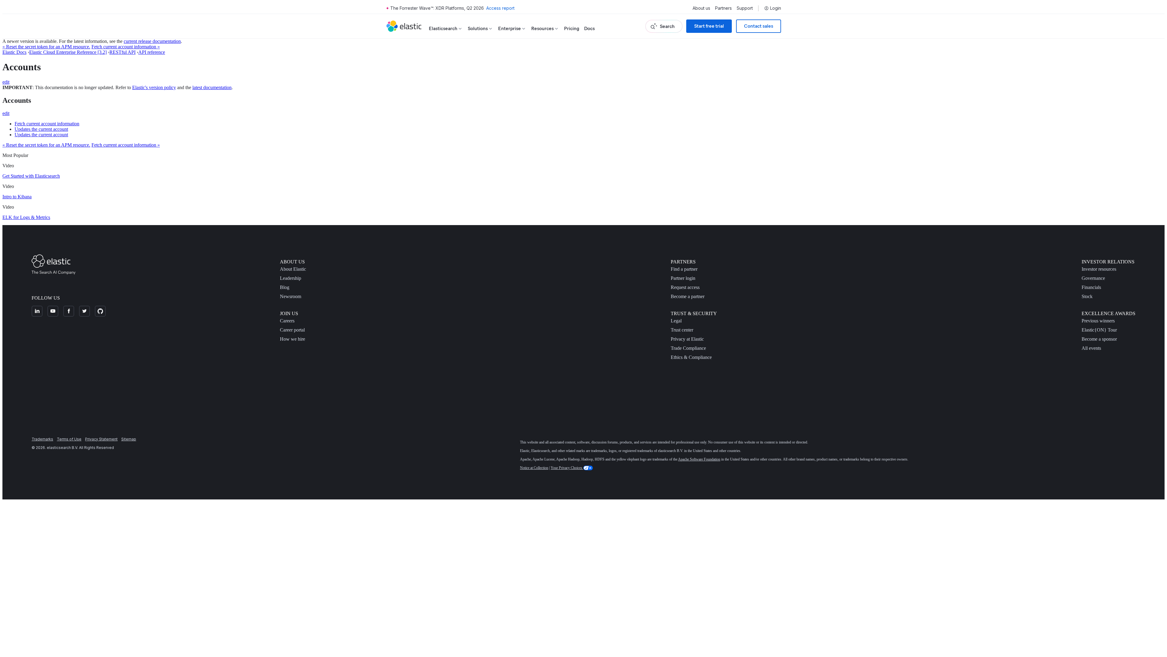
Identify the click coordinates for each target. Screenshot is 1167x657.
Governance (1093, 278)
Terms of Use (69, 439)
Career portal (292, 329)
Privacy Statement (101, 439)
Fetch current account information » (125, 46)
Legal (676, 320)
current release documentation (152, 41)
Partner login (683, 278)
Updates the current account (41, 129)
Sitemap (128, 439)
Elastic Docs (14, 52)
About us (701, 8)
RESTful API (122, 52)
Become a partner (687, 296)
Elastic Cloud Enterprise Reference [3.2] (68, 52)
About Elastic (293, 269)
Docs (589, 28)
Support (745, 8)
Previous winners (1098, 320)
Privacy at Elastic (687, 339)
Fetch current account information (47, 123)
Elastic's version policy (154, 87)
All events (1091, 348)
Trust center (682, 329)
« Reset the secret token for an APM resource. (46, 46)
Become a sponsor (1099, 339)
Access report (500, 8)
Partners (723, 8)
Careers (287, 320)
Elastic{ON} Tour (1099, 329)
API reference (151, 52)
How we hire (292, 339)
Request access (685, 287)
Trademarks (42, 439)
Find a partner (684, 269)
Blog (284, 287)
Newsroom (290, 296)
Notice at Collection (534, 468)
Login (775, 8)
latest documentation (212, 87)
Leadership (290, 278)
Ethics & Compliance (691, 357)
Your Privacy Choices (567, 468)
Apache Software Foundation (699, 459)
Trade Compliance (688, 348)
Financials (1091, 287)
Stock (1087, 296)
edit (5, 82)
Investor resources (1099, 269)
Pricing (571, 28)
